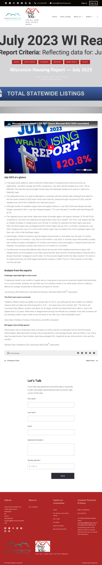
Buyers (16, 62)
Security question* (34, 460)
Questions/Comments (35, 440)
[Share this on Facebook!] (78, 353)
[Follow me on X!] (10, 3)
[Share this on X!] (82, 353)
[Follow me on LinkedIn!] (18, 3)
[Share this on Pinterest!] (90, 353)
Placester (94, 562)
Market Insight (71, 62)
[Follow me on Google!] (30, 3)
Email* (30, 426)
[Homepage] (12, 16)
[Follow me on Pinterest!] (22, 3)
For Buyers (44, 62)
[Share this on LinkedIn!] (86, 353)
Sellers (85, 62)
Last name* (32, 412)
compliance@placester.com (87, 522)
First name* (32, 399)
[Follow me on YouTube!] (26, 3)
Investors (57, 62)
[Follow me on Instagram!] (14, 3)
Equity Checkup (29, 62)
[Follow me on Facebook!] (6, 3)
